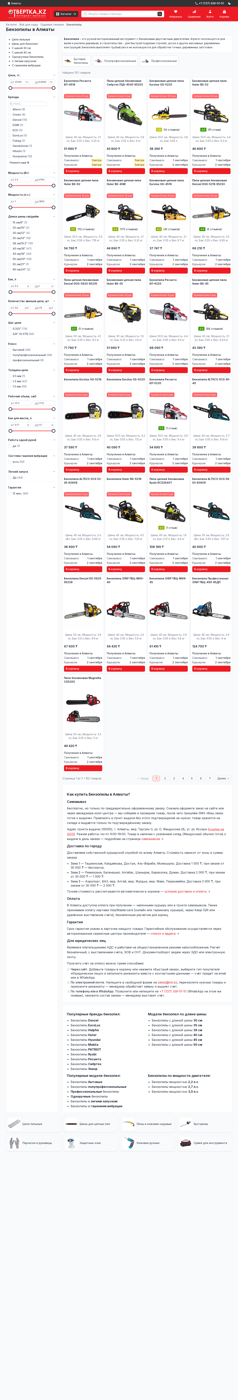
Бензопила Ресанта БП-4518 (77, 82)
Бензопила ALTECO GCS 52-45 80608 (83, 480)
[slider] (10, 87)
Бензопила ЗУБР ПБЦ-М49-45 (168, 580)
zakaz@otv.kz (167, 982)
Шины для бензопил (25, 43)
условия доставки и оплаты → (187, 891)
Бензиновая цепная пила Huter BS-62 (81, 182)
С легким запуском (24, 61)
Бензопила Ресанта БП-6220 (163, 281)
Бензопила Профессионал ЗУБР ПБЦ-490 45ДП (210, 580)
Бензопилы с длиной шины (177, 1020)
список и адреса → (165, 933)
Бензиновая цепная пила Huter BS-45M (124, 182)
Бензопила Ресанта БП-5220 (163, 381)
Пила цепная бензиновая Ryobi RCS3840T (166, 480)
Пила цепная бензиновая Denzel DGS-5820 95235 (81, 281)
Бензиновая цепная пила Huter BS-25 (124, 281)
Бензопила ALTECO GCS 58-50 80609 (211, 480)
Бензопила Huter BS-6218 (124, 478)
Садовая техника (52, 24)
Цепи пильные (21, 39)
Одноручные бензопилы (28, 56)
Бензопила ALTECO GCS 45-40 (211, 381)
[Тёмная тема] (229, 3)
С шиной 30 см (21, 48)
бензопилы (95, 1091)
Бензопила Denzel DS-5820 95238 (82, 580)
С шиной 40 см (21, 52)
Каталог (11, 24)
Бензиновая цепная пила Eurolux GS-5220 (166, 82)
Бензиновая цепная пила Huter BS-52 (209, 82)
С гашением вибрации (26, 65)
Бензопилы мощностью (175, 1082)
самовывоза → (152, 839)
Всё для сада (29, 24)
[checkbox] (9, 109)
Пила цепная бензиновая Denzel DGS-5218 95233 (209, 182)
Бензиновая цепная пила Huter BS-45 (209, 281)
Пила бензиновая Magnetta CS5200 (82, 679)
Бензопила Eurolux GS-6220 (126, 379)
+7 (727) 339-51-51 (172, 991)
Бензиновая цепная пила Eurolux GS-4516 (166, 182)
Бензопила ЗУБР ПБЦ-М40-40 (125, 580)
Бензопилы (74, 24)
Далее (221, 778)
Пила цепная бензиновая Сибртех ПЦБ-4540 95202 (125, 82)
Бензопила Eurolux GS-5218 (83, 379)
